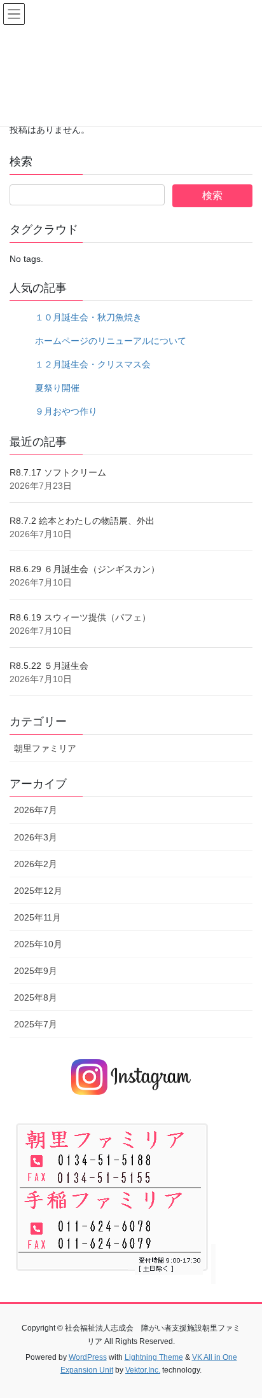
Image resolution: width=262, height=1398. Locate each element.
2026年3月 (35, 837)
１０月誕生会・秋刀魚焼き (88, 317)
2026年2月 (35, 864)
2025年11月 (37, 917)
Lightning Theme (154, 1357)
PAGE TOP (243, 1344)
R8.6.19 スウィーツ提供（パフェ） (80, 617)
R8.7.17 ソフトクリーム (58, 472)
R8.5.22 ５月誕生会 (49, 666)
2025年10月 (38, 944)
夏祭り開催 (57, 388)
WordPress (88, 1357)
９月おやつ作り (66, 411)
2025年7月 (35, 1024)
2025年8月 (35, 997)
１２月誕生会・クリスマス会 (93, 364)
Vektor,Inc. (142, 1370)
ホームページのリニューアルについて (110, 341)
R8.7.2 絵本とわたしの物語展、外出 (82, 521)
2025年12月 (38, 891)
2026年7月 (35, 810)
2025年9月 (35, 971)
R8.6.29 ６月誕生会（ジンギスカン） (85, 569)
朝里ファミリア (45, 748)
